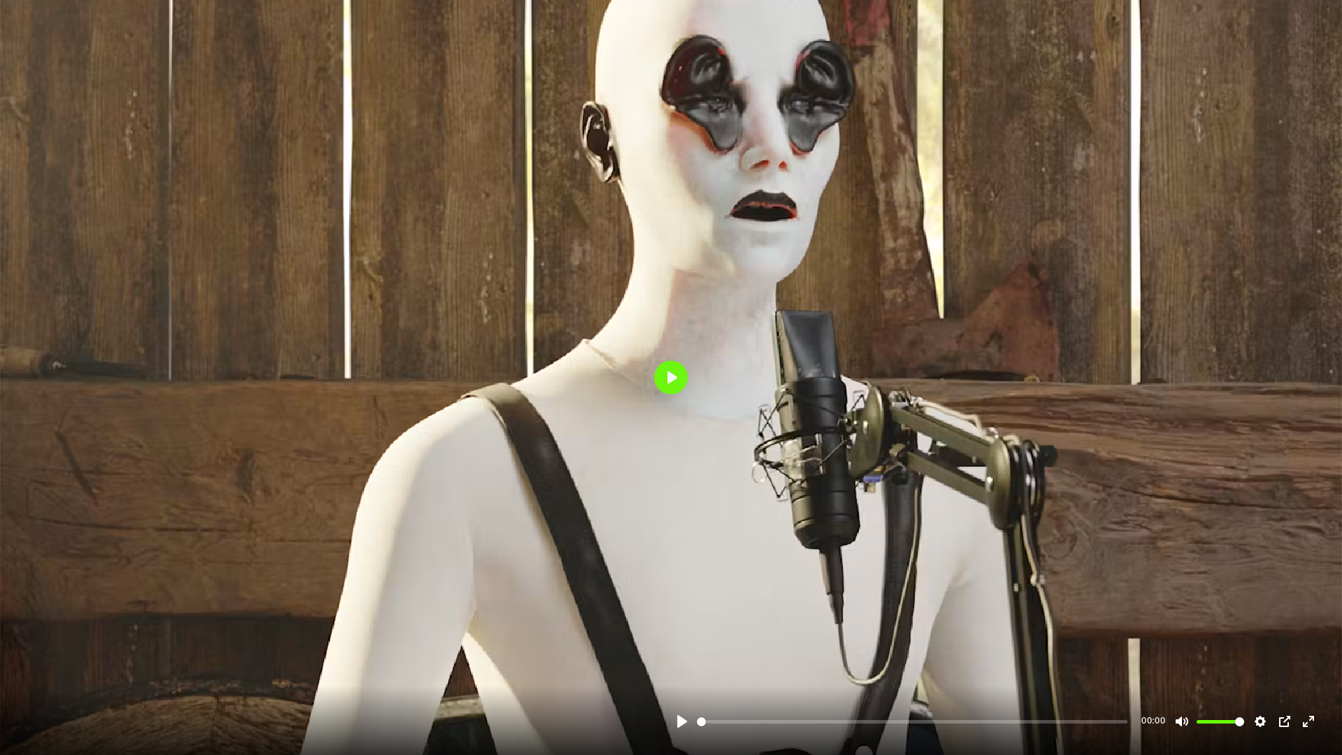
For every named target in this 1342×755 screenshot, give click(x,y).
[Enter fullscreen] (1308, 721)
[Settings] (1260, 721)
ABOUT (1277, 638)
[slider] (912, 721)
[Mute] (1182, 721)
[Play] (682, 721)
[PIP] (1285, 721)
